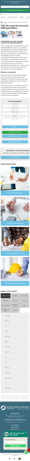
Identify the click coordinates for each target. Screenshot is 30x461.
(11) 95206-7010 (15, 429)
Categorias (9, 22)
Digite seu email (15, 107)
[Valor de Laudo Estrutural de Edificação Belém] (4, 34)
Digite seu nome (15, 103)
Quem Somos (13, 17)
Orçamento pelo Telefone (15, 136)
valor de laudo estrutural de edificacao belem (4, 24)
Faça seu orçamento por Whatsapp (15, 10)
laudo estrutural (16, 22)
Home (3, 17)
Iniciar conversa (15, 445)
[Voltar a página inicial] (15, 407)
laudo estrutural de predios (23, 22)
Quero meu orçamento (15, 157)
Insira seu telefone (10, 439)
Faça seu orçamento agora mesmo (15, 6)
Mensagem (15, 115)
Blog (21, 17)
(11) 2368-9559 (15, 427)
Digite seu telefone (15, 111)
